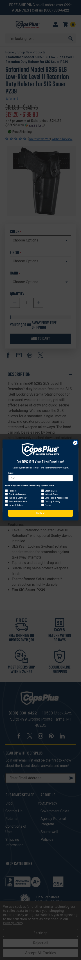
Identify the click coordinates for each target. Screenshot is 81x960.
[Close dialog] (75, 443)
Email (11, 473)
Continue (40, 513)
